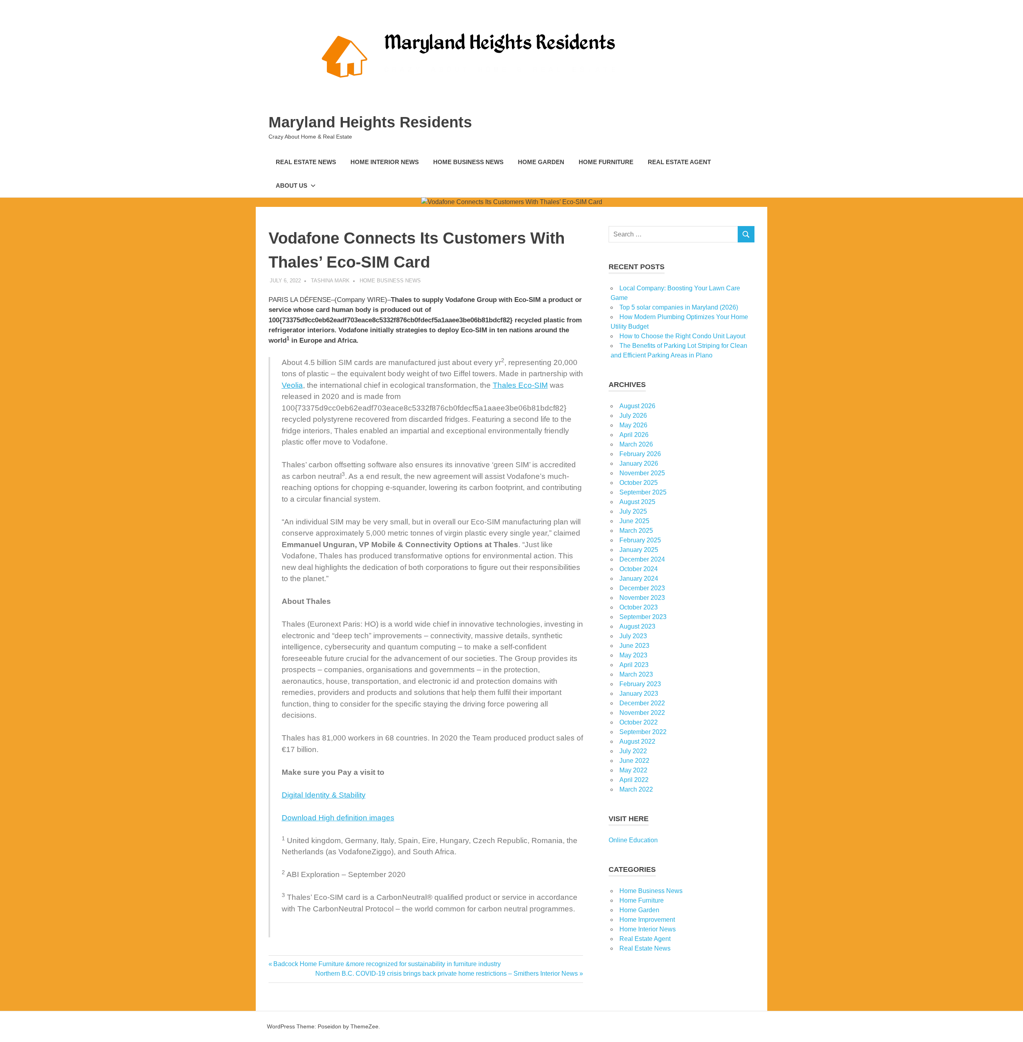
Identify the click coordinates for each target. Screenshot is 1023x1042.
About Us (291, 185)
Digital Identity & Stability (324, 795)
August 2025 (637, 501)
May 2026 (633, 425)
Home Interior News (384, 162)
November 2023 (642, 597)
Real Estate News (306, 162)
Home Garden (541, 162)
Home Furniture (606, 162)
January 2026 (638, 463)
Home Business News (468, 162)
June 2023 (634, 645)
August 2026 (637, 406)
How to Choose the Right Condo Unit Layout (682, 336)
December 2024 (642, 559)
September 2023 (643, 616)
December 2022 (642, 703)
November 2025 (642, 473)
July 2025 (633, 511)
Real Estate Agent (679, 162)
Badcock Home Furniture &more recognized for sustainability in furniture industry (387, 964)
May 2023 (633, 655)
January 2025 (638, 549)
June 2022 (634, 760)
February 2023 (640, 684)
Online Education (633, 840)
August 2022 (637, 741)
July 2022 (633, 751)
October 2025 (638, 482)
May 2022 (633, 770)
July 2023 (633, 636)
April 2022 (634, 779)
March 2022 (636, 789)
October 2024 (638, 569)
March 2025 (636, 530)
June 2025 (634, 521)
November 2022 (642, 712)
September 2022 (643, 731)
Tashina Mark (330, 281)
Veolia (292, 385)
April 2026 (634, 434)
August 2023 (637, 626)
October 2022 (638, 722)
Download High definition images (338, 818)
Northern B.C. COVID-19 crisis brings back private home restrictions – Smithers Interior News (446, 973)
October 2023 (638, 607)
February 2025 (640, 540)
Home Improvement (647, 919)
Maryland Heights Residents (370, 122)
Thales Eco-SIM (520, 385)
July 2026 (633, 415)
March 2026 (636, 444)
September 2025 (643, 492)
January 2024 (638, 578)
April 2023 (634, 664)
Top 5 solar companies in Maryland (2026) (678, 307)
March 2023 (636, 674)
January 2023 (638, 693)
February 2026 (640, 454)
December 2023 (642, 588)
